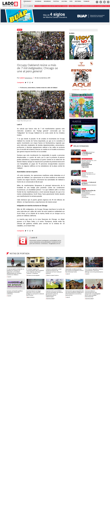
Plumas (86, 1)
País (71, 1)
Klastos (77, 122)
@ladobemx (28, 78)
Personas (28, 1)
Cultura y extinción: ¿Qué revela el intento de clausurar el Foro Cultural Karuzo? (72, 6)
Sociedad (38, 1)
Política (56, 1)
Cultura (64, 1)
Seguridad (47, 1)
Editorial (78, 1)
